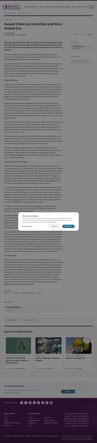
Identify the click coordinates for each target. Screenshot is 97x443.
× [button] (76, 214)
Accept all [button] (68, 226)
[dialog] (48, 221)
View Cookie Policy (51, 222)
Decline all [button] (54, 226)
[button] (27, 226)
